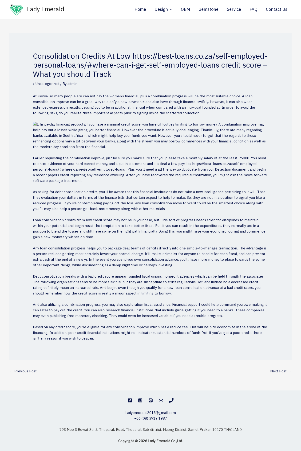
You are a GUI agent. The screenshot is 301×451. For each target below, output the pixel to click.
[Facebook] (130, 400)
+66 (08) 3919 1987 (150, 418)
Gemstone (208, 9)
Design (161, 9)
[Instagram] (140, 400)
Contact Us (276, 9)
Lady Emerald (45, 9)
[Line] (150, 400)
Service (234, 9)
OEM (185, 9)
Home (140, 9)
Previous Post (23, 371)
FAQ (253, 9)
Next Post (280, 371)
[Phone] (171, 400)
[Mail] (161, 400)
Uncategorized (47, 84)
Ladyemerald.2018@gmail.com (150, 413)
